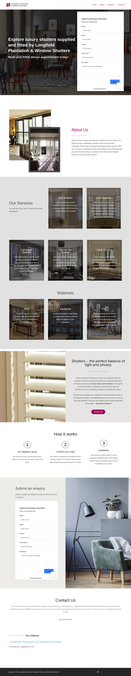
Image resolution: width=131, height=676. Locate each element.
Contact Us (121, 5)
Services (111, 5)
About (102, 5)
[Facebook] (98, 672)
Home (94, 5)
